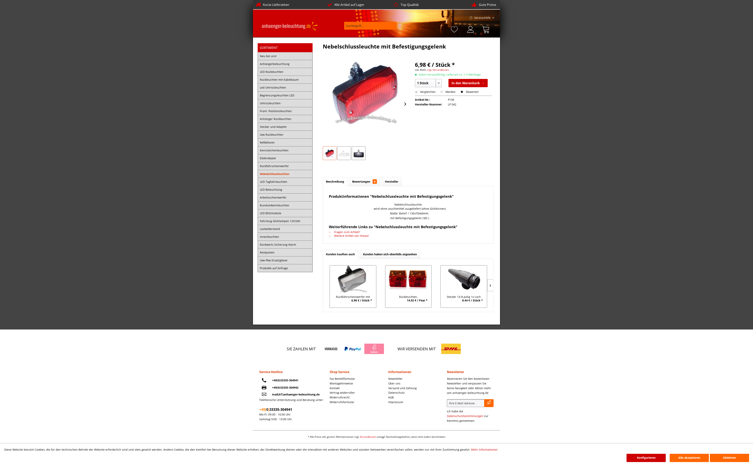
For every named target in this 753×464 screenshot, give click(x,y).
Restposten (267, 252)
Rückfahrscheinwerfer (274, 166)
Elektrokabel (268, 158)
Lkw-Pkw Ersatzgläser (274, 260)
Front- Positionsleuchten (276, 111)
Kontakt (335, 388)
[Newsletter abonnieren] (489, 403)
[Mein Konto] (471, 29)
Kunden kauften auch (340, 254)
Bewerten (472, 92)
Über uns (394, 383)
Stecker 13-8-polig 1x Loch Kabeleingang (464, 297)
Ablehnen (729, 457)
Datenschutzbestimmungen (465, 416)
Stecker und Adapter (273, 127)
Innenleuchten (269, 237)
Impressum (395, 402)
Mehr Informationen (484, 449)
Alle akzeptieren (689, 457)
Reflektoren (267, 142)
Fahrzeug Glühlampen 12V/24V (280, 221)
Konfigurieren (646, 457)
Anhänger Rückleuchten (275, 119)
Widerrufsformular (342, 402)
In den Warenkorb (466, 83)
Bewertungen (364, 181)
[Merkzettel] (455, 29)
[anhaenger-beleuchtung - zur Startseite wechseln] (290, 27)
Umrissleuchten (270, 103)
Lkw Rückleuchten (271, 134)
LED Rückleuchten (271, 72)
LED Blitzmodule (270, 213)
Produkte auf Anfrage (274, 268)
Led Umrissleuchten (273, 87)
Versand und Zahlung (402, 388)
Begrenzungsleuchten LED (277, 95)
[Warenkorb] (487, 29)
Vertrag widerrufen (342, 392)
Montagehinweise (341, 383)
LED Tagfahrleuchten (273, 182)
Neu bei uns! (268, 56)
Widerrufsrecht (340, 397)
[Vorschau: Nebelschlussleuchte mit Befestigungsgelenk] (329, 153)
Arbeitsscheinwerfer (273, 197)
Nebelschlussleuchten (274, 174)
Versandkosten (368, 436)
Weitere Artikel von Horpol (351, 236)
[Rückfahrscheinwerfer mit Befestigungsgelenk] (353, 279)
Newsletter (395, 379)
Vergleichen (427, 92)
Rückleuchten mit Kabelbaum (279, 79)
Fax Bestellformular (342, 379)
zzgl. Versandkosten (438, 69)
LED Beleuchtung (271, 189)
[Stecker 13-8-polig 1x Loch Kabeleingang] (464, 279)
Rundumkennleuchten (274, 205)
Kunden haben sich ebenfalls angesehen (390, 254)
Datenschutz (396, 392)
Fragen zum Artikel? (346, 232)
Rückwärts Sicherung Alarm (278, 244)
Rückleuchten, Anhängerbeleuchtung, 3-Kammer (408, 297)
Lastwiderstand (270, 229)
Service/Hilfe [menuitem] (482, 18)
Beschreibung (335, 181)
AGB (391, 397)
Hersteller (391, 181)
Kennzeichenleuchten (274, 150)
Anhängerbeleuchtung (274, 64)
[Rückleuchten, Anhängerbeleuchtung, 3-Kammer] (408, 279)
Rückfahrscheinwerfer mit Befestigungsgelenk (353, 297)
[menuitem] (367, 27)
